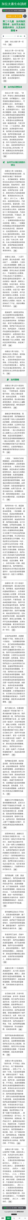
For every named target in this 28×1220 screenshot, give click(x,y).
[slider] (9, 36)
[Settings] (24, 36)
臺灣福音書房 (20, 1211)
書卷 (2, 1218)
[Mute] (18, 36)
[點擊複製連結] (16, 30)
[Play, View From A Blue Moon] (3, 36)
